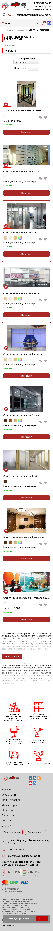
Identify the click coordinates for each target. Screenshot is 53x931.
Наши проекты (11, 800)
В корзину (26, 132)
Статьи (6, 825)
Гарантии (8, 815)
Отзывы (7, 820)
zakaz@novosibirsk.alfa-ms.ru (34, 14)
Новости (7, 810)
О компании (9, 794)
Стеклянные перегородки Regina (21, 476)
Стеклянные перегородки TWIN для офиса (26, 597)
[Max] (48, 24)
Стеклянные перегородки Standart (22, 232)
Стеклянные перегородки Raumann (22, 354)
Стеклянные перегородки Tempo (21, 415)
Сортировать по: (26, 58)
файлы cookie (25, 919)
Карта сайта (8, 925)
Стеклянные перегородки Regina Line (23, 537)
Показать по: (21, 68)
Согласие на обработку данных (20, 864)
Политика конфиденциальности (21, 861)
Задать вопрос (35, 832)
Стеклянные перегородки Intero (21, 293)
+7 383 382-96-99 (41, 3)
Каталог (7, 789)
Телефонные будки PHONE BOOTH (22, 110)
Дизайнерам (10, 805)
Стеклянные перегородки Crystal (21, 171)
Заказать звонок (12, 832)
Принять (42, 919)
